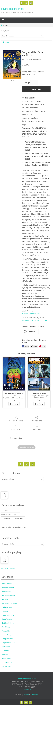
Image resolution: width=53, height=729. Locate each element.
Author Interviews (8, 595)
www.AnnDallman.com (31, 313)
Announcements (8, 587)
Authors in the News (9, 603)
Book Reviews (7, 619)
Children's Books (8, 623)
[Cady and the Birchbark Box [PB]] (14, 373)
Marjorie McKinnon (8, 643)
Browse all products (8, 569)
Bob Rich (5, 611)
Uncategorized (7, 662)
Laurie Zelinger (7, 635)
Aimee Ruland (7, 583)
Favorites (37, 429)
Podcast (5, 654)
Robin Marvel (6, 658)
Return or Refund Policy (27, 678)
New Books (6, 646)
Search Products (16, 420)
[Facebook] (22, 3)
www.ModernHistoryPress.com (34, 320)
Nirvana (26, 695)
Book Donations (8, 615)
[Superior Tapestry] (39, 373)
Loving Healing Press (12, 8)
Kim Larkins (6, 631)
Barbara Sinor (7, 607)
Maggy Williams (7, 639)
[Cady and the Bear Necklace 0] (12, 64)
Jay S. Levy (6, 627)
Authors (5, 599)
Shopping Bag (16, 438)
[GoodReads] (31, 3)
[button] (30, 331)
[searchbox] (22, 36)
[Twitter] (26, 3)
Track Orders (16, 429)
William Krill (6, 666)
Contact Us (26, 689)
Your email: (5, 511)
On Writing (5, 650)
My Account (37, 420)
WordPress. (34, 695)
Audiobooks (6, 591)
